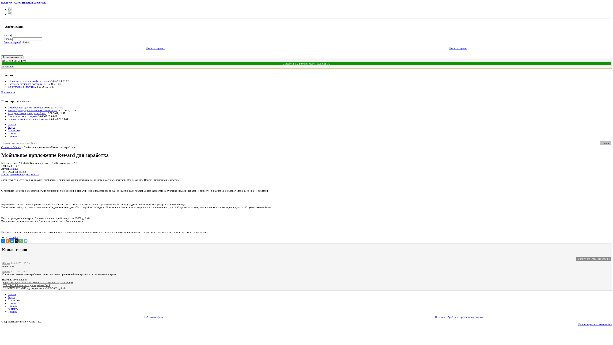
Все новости (8, 92)
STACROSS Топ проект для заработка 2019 (26, 285)
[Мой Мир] (12, 241)
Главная (12, 124)
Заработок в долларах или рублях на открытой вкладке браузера (38, 282)
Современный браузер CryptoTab (25, 107)
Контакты (13, 308)
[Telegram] (25, 241)
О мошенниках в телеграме (23, 116)
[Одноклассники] (8, 241)
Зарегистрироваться (12, 57)
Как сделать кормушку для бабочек (27, 113)
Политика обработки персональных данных (459, 317)
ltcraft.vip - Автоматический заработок (23, 2)
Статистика (14, 130)
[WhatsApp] (21, 241)
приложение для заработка (24, 174)
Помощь (12, 136)
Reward (5, 174)
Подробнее (8, 66)
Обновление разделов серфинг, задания (29, 81)
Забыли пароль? (12, 42)
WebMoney (606, 324)
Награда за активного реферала (25, 84)
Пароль (8, 39)
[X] (17, 241)
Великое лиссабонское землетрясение (28, 119)
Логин (7, 35)
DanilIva (13, 237)
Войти (26, 42)
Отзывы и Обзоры (11, 147)
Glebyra (6, 263)
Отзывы (12, 133)
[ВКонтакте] (3, 241)
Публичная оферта (154, 317)
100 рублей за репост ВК (21, 86)
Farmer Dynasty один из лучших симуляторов (32, 110)
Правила (12, 311)
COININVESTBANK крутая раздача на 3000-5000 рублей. (34, 288)
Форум (11, 127)
